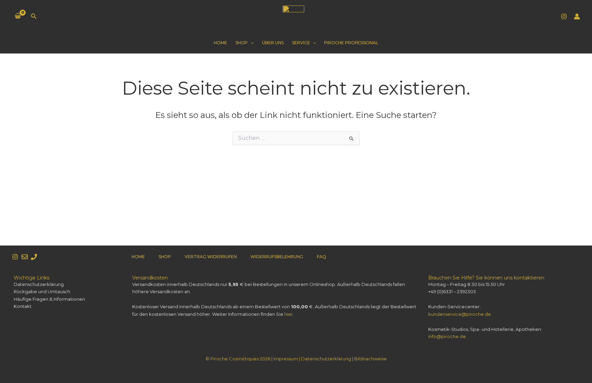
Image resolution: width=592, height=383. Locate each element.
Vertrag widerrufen (211, 256)
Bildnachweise (370, 358)
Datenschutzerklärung (326, 358)
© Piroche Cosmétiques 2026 (238, 358)
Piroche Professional (351, 42)
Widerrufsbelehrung (276, 256)
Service (301, 42)
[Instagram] (564, 16)
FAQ (321, 256)
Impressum (285, 358)
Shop (241, 42)
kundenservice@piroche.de (459, 314)
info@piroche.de (447, 336)
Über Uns (273, 42)
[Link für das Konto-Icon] (577, 16)
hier (288, 314)
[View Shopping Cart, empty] (18, 16)
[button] (34, 16)
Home (220, 42)
